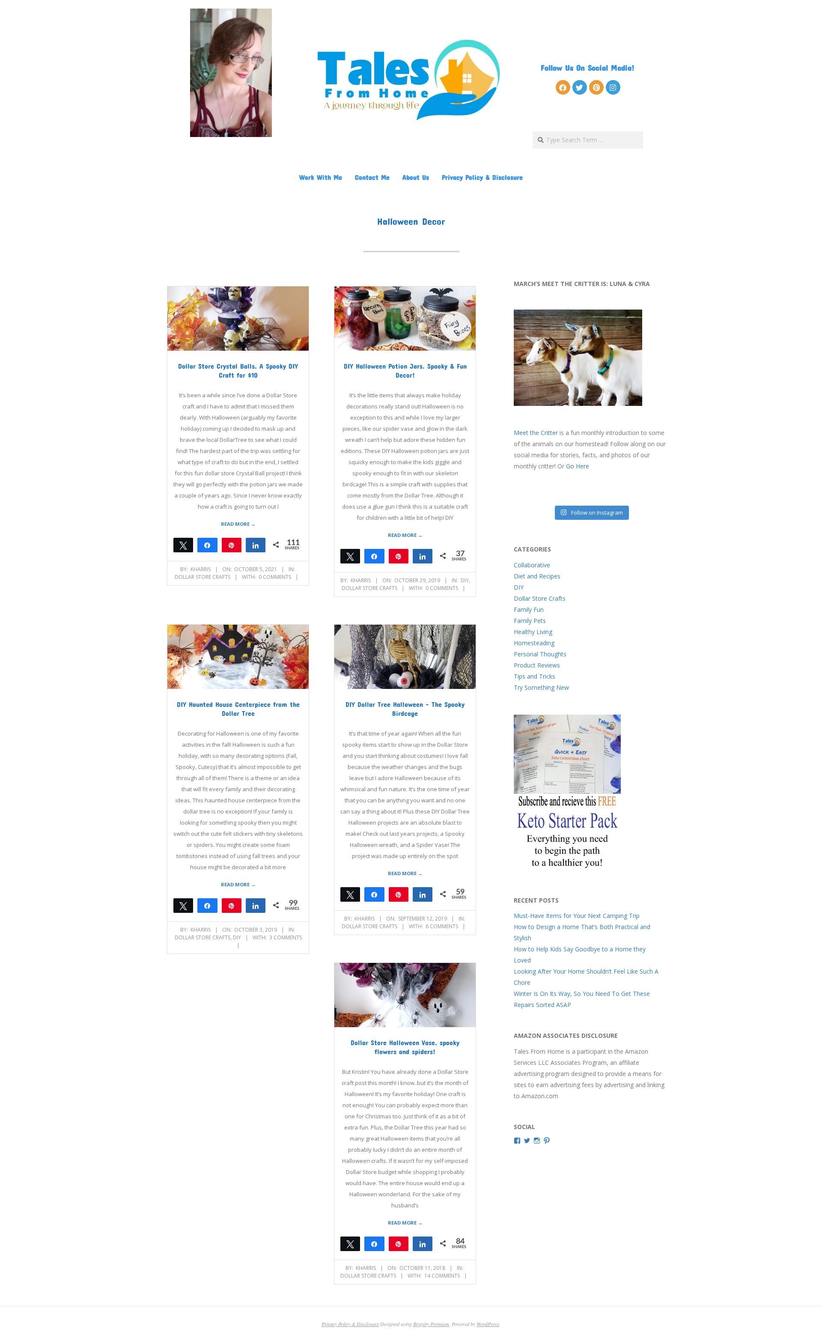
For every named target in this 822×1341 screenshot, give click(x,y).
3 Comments (285, 937)
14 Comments (442, 1275)
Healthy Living (533, 632)
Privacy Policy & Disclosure (482, 177)
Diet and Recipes (537, 576)
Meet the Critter (536, 433)
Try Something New (541, 687)
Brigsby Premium (431, 1323)
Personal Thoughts (540, 654)
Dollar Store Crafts (202, 577)
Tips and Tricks (534, 676)
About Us (415, 177)
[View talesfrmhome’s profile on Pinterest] (546, 1140)
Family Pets (530, 621)
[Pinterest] (596, 87)
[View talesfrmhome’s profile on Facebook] (517, 1140)
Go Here (577, 466)
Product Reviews (537, 665)
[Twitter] (579, 87)
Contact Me (372, 177)
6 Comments (442, 926)
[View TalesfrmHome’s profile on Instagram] (536, 1140)
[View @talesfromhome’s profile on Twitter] (527, 1140)
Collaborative (532, 565)
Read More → (238, 524)
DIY (465, 580)
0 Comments (275, 577)
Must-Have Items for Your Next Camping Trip (577, 916)
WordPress (488, 1323)
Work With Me (320, 177)
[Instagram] (613, 87)
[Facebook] (563, 87)
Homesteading (534, 643)
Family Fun (529, 609)
